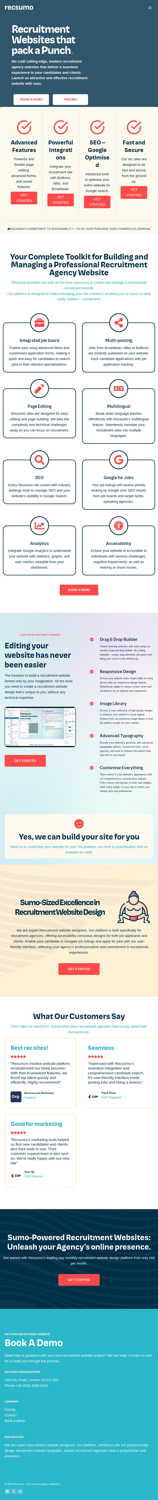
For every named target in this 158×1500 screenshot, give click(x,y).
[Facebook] (7, 1491)
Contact (11, 1415)
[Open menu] (149, 8)
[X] (14, 1491)
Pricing (10, 1410)
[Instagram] (20, 1491)
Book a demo (15, 1421)
